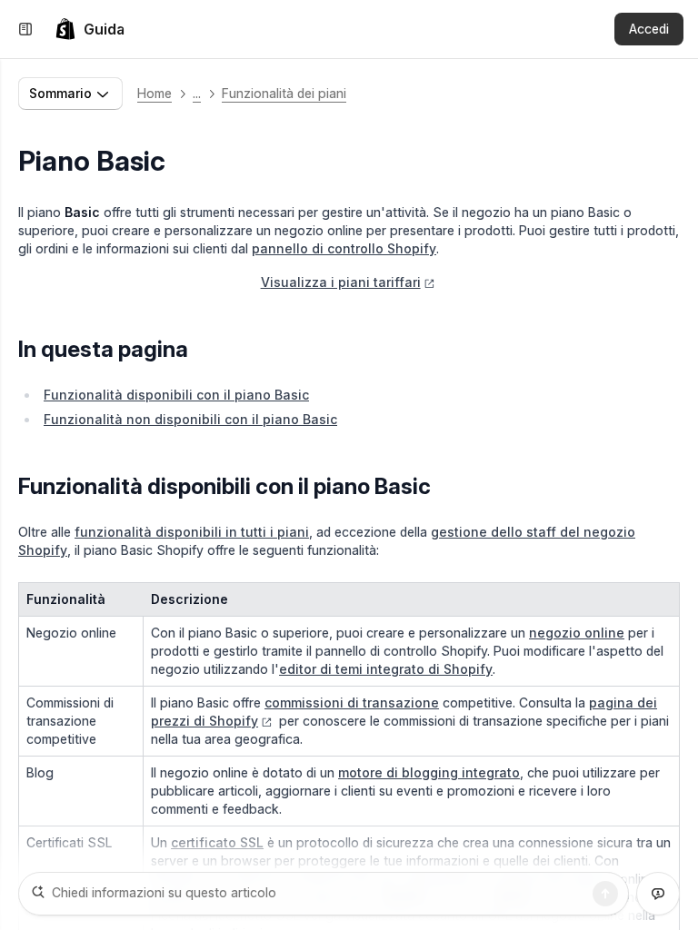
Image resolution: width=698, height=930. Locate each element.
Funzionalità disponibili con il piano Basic (176, 394)
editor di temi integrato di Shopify (386, 669)
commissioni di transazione (351, 702)
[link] (90, 29)
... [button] (197, 93)
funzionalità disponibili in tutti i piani (192, 531)
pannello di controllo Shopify (344, 248)
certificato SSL (217, 842)
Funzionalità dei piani (284, 93)
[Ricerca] (605, 893)
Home (154, 93)
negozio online (576, 632)
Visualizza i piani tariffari (341, 282)
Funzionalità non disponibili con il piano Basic (190, 419)
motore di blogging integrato (429, 772)
